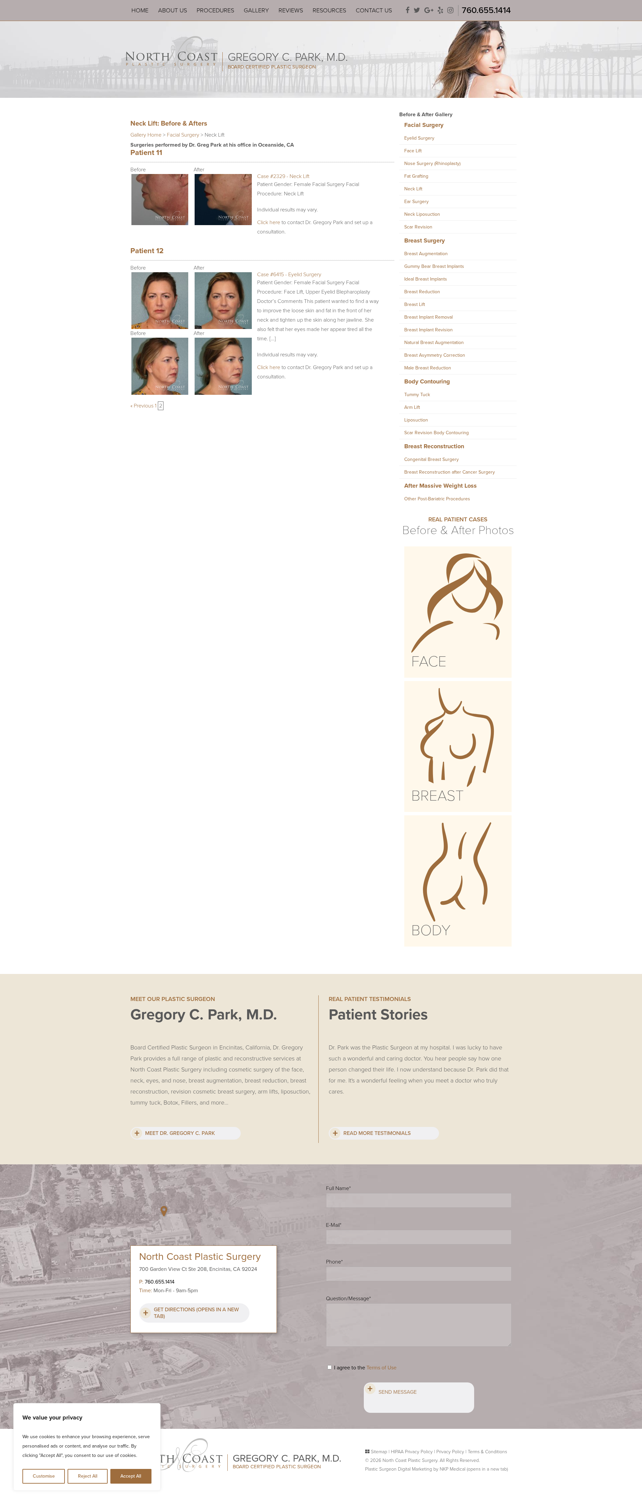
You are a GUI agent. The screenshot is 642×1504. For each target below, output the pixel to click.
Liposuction (416, 420)
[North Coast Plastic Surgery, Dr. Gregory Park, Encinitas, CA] (171, 52)
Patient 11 (146, 152)
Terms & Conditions (487, 1452)
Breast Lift (414, 304)
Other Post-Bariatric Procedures (437, 499)
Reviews (291, 10)
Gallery (256, 10)
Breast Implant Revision (428, 330)
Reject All (87, 1476)
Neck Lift (413, 189)
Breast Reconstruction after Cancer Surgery (449, 472)
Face (428, 662)
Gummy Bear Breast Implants (434, 266)
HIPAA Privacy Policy (412, 1452)
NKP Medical (474, 1469)
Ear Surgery (416, 201)
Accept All (130, 1476)
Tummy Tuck (417, 394)
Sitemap (379, 1452)
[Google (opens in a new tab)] (428, 10)
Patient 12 (147, 250)
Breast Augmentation (426, 254)
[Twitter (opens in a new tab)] (417, 10)
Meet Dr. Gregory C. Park (180, 1133)
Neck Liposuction (422, 214)
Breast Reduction (422, 292)
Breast (437, 796)
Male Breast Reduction (427, 368)
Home (139, 10)
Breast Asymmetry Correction (434, 355)
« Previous (141, 405)
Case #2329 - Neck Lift (283, 176)
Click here (268, 222)
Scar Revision (418, 227)
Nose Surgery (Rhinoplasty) (432, 163)
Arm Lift (412, 407)
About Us (172, 10)
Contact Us (374, 10)
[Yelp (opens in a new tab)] (440, 10)
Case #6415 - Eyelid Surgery (289, 274)
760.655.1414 (486, 10)
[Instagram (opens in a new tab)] (450, 10)
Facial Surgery (183, 135)
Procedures (215, 10)
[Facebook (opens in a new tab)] (408, 10)
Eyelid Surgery (419, 138)
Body (430, 931)
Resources (329, 10)
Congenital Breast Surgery (431, 459)
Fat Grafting (416, 176)
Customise (44, 1476)
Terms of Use (381, 1367)
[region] (86, 1447)
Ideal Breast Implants (425, 279)
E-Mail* (333, 1225)
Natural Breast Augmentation (434, 342)
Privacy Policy (450, 1452)
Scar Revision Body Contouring (436, 433)
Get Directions (196, 1313)
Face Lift (413, 151)
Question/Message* (348, 1298)
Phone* (334, 1262)
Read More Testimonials (377, 1133)
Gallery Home (146, 135)
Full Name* (338, 1188)
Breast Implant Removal (428, 317)
